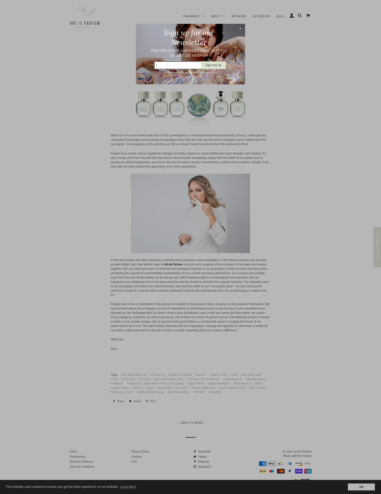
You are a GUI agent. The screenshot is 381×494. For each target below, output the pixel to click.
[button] (240, 28)
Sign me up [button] (213, 65)
